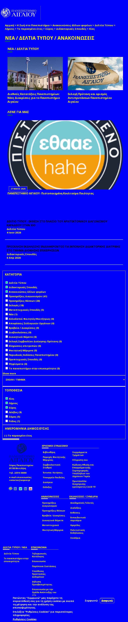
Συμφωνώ (91, 600)
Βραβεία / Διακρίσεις (53, 515)
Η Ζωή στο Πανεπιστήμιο (33, 25)
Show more (9, 373)
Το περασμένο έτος (29, 28)
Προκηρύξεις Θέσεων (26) (24, 300)
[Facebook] (15, 488)
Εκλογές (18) (16, 305)
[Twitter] (20, 488)
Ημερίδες (75, 525)
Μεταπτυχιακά (50, 525)
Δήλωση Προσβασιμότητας (42, 583)
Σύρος (49, 28)
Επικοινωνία (39, 561)
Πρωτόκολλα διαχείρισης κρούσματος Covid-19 (83, 484)
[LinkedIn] (25, 488)
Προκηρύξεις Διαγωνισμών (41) (28, 296)
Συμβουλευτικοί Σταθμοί (51, 466)
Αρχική (9, 25)
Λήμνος (9, 28)
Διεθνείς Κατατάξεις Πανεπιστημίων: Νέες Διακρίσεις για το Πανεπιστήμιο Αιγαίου (34, 98)
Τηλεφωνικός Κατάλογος (39, 555)
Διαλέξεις (75, 507)
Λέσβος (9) (15, 412)
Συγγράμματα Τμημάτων (79, 454)
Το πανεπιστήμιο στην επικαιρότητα (16, 560)
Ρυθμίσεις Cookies (24, 619)
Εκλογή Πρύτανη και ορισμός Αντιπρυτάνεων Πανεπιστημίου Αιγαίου (90, 98)
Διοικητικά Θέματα (52, 520)
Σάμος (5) (14, 416)
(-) (6, 435)
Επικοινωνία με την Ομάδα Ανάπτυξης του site (44, 592)
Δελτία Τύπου (104, 25)
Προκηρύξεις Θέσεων (53, 510)
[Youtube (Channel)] (30, 488)
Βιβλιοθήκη (49, 452)
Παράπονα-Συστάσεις (44, 566)
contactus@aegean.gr (20, 480)
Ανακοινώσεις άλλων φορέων (72, 25)
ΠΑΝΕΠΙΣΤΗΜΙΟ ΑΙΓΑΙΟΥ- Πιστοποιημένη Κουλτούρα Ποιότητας (51, 193)
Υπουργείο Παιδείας (54, 477)
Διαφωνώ (107, 600)
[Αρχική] (20, 13)
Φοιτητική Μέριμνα (52, 530)
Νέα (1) (13, 314)
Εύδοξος (47, 487)
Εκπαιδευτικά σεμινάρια (78, 519)
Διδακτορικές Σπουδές (71, 28)
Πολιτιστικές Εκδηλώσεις (77, 531)
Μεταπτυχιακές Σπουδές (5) (26, 309)
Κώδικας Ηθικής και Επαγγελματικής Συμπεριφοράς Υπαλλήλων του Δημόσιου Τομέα (83, 470)
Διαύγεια (48, 482)
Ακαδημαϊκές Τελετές (82, 502)
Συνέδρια (75, 538)
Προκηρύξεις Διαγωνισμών (49, 504)
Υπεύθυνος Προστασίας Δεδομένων (39, 574)
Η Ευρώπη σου (80, 460)
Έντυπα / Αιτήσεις (52, 472)
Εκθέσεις (75, 512)
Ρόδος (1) (14, 421)
